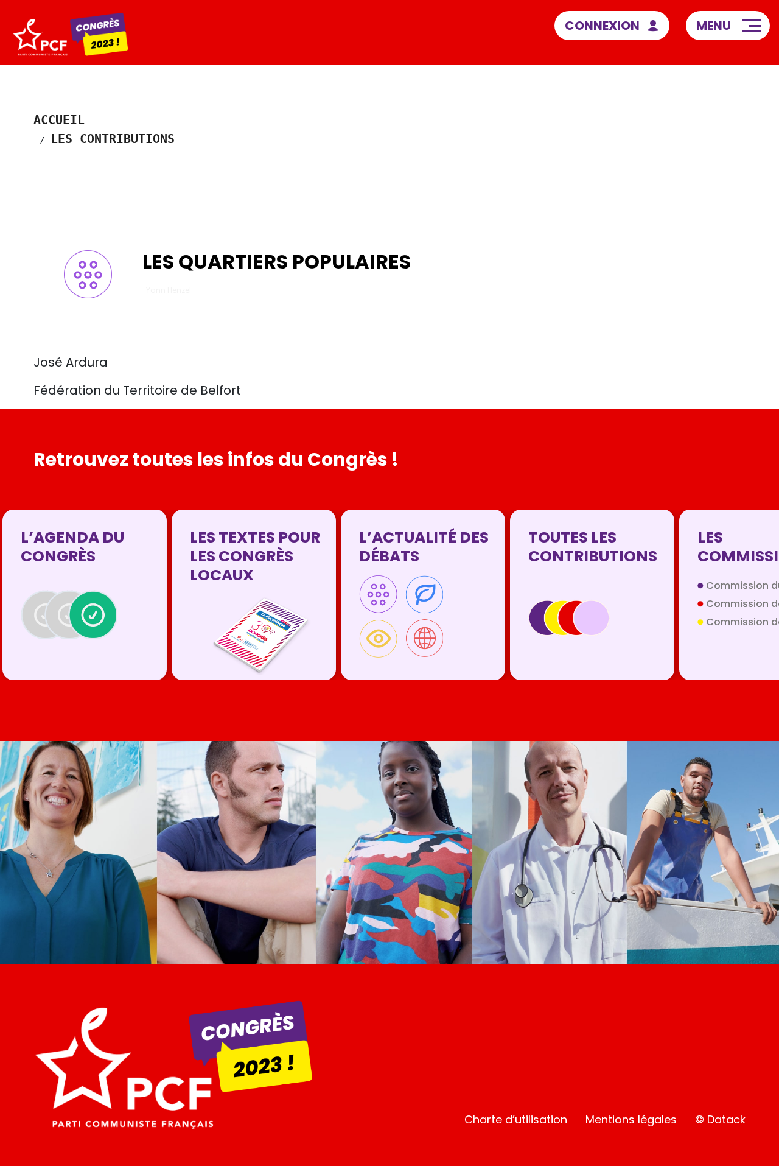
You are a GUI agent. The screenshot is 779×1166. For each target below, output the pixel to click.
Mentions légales (631, 1119)
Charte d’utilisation (515, 1119)
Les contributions (113, 139)
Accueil (59, 120)
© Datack (720, 1119)
